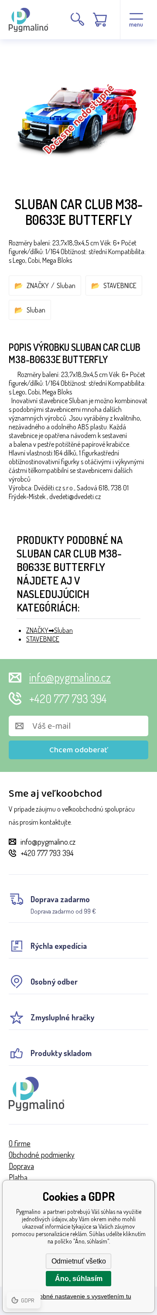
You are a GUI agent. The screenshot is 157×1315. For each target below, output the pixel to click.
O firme (20, 1143)
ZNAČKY (38, 285)
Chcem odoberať (78, 750)
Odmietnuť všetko (78, 1261)
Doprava (21, 1166)
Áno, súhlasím (78, 1278)
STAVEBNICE (120, 285)
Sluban (66, 285)
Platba (18, 1177)
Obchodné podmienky (42, 1154)
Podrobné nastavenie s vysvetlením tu (78, 1296)
